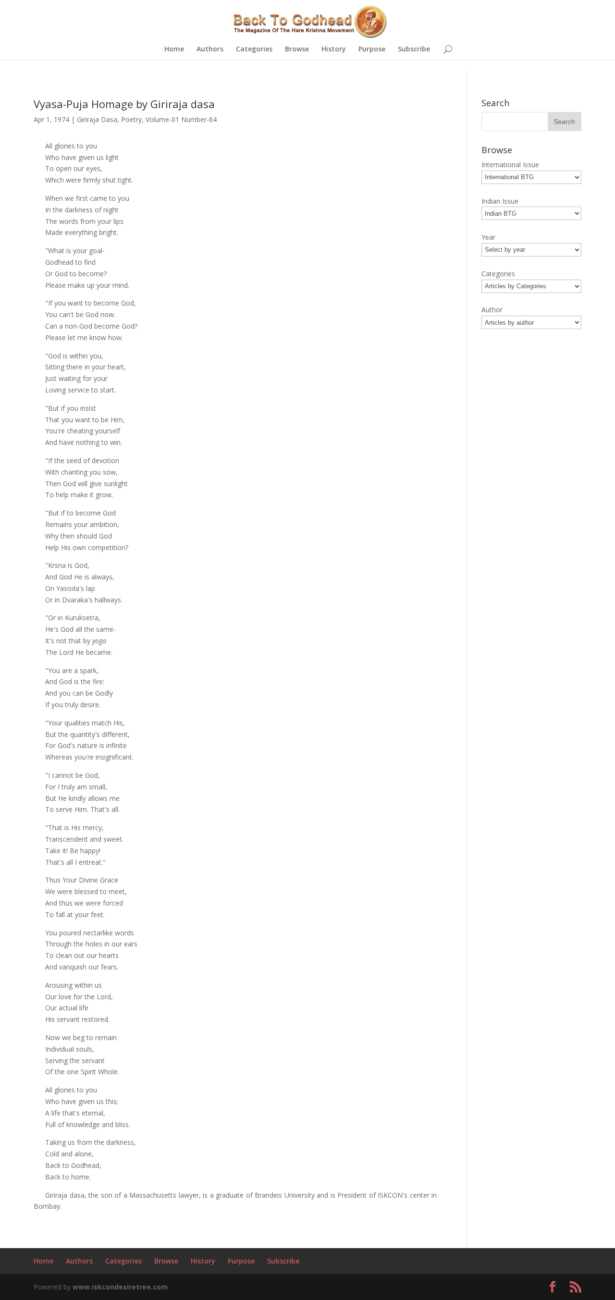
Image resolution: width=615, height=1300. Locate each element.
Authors (210, 49)
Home (174, 49)
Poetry (131, 119)
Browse (297, 49)
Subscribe (414, 49)
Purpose (371, 49)
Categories (254, 49)
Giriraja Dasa (97, 119)
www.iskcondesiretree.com (120, 1286)
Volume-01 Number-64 (181, 119)
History (333, 49)
